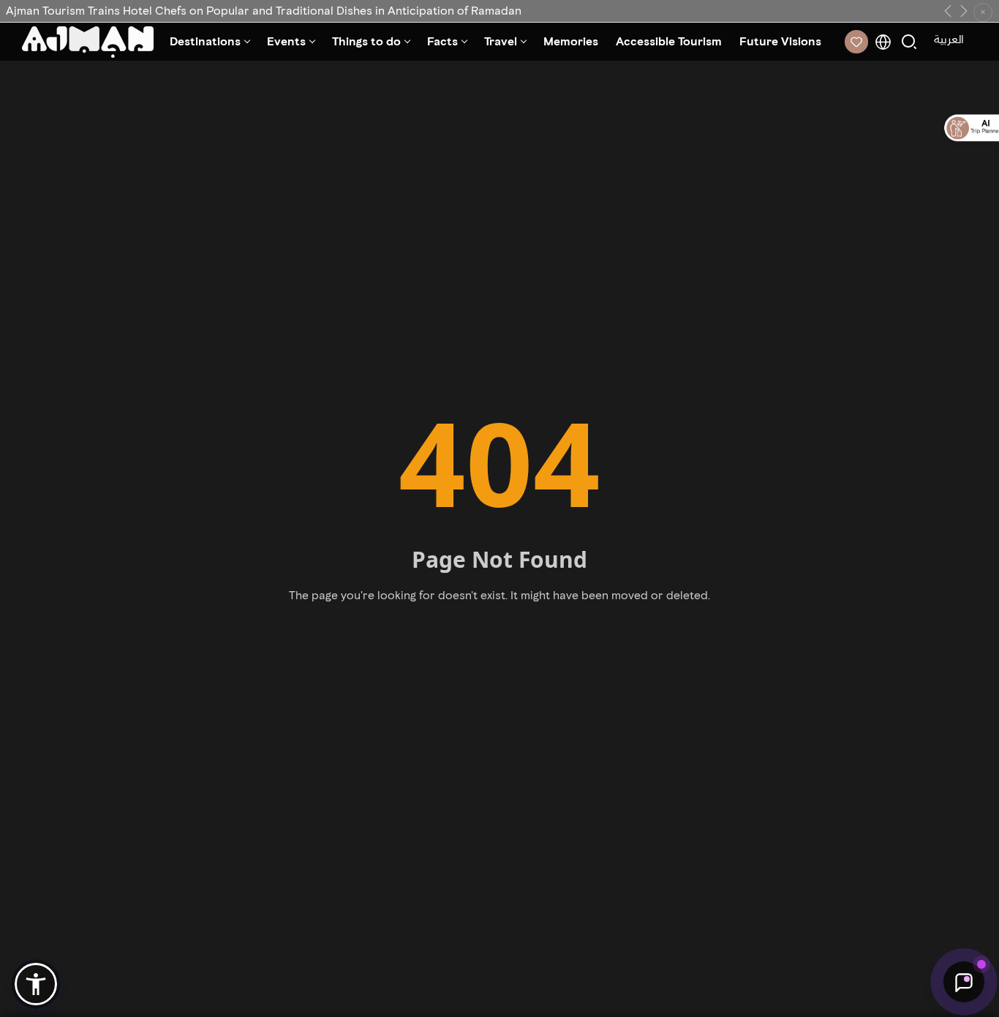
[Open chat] (963, 981)
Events (286, 41)
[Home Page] (88, 42)
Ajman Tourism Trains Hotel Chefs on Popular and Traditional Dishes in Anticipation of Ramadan (263, 11)
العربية (949, 39)
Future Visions (780, 41)
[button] (36, 984)
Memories (570, 41)
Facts (442, 41)
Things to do (366, 41)
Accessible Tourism (669, 41)
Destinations (205, 41)
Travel (500, 41)
